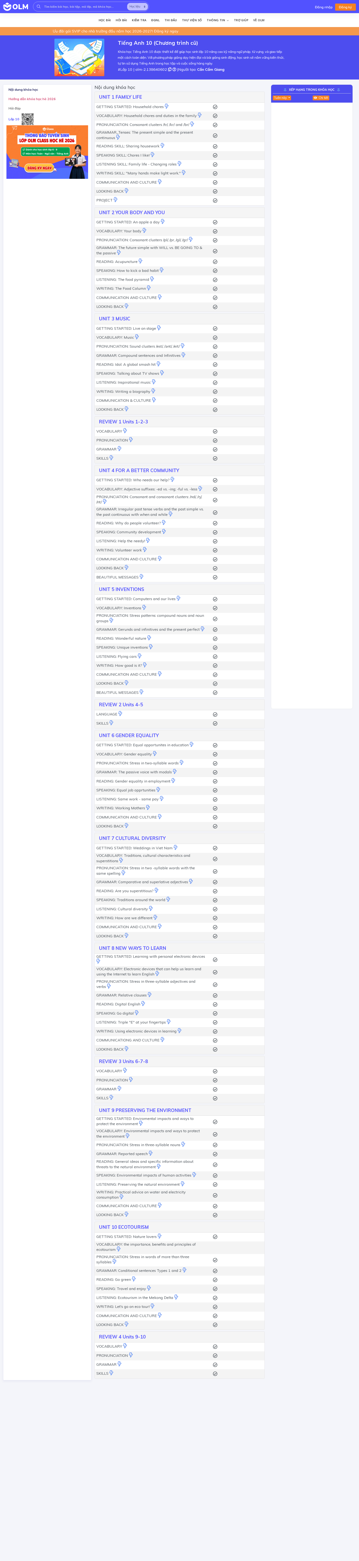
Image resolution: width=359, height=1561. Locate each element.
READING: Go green (113, 1279)
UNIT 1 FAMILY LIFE (120, 97)
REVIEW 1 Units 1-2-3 (123, 422)
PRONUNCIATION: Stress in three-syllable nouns (138, 1144)
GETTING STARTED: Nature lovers (126, 1236)
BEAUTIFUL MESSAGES (117, 577)
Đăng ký (345, 7)
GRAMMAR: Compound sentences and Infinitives (138, 355)
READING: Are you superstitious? (125, 890)
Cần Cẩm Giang (210, 69)
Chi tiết (323, 98)
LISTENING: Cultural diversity (122, 909)
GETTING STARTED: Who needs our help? (133, 480)
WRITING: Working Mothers (120, 808)
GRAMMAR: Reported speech (122, 1153)
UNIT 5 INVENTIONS (121, 589)
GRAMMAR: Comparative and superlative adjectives (142, 881)
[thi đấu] (166, 106)
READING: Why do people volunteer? (128, 523)
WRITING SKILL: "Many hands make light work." (138, 173)
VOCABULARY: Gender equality (124, 754)
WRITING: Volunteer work (119, 550)
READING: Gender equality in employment (133, 781)
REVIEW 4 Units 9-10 (122, 1337)
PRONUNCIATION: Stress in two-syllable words (137, 763)
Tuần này (281, 98)
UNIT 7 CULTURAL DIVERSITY (132, 838)
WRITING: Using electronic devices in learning (136, 1031)
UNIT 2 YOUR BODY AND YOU (132, 212)
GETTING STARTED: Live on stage (126, 328)
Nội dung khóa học (23, 89)
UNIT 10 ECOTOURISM (124, 1227)
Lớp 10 (14, 119)
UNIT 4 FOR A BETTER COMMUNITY (139, 470)
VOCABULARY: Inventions (118, 608)
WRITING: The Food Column (121, 288)
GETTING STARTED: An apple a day (128, 222)
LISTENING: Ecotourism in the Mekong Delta (134, 1297)
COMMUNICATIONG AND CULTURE (128, 1040)
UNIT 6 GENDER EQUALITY (129, 735)
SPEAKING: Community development (128, 532)
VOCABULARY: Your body (118, 231)
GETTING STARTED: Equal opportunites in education (142, 745)
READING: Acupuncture (117, 261)
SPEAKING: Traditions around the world (130, 899)
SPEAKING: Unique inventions (122, 647)
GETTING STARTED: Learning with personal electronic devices (150, 956)
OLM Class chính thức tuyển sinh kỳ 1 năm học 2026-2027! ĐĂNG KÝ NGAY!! (119, 31)
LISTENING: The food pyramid (122, 279)
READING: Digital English (118, 1004)
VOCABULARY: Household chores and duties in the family (146, 115)
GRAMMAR (106, 449)
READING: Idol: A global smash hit (126, 364)
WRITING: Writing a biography (123, 391)
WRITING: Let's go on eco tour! (123, 1306)
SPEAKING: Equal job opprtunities (125, 790)
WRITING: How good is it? (119, 665)
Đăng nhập (324, 7)
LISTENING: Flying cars (116, 656)
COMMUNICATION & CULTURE (123, 400)
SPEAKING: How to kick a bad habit (127, 270)
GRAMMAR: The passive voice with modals (134, 772)
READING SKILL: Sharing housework (128, 146)
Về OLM (258, 20)
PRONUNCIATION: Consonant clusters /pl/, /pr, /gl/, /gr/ (142, 240)
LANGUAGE (106, 714)
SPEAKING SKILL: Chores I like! (123, 155)
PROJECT (104, 200)
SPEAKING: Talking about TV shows (127, 373)
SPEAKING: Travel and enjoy (121, 1288)
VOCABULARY (109, 431)
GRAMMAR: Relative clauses (121, 995)
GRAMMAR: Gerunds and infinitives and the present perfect (148, 629)
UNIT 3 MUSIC (114, 319)
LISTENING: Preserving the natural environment (138, 1184)
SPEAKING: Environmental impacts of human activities (143, 1175)
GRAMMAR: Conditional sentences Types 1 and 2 (139, 1270)
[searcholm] (38, 6)
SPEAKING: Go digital (115, 1013)
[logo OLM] (15, 6)
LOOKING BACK (110, 191)
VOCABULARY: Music (115, 337)
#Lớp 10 (125, 69)
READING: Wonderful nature (121, 638)
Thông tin (216, 20)
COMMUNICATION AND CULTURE (126, 182)
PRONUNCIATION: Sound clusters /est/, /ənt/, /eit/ (138, 346)
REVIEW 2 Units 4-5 (121, 705)
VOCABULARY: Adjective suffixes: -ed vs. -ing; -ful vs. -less (146, 489)
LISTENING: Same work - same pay (127, 799)
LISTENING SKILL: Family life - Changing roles (136, 164)
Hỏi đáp (15, 108)
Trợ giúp (241, 20)
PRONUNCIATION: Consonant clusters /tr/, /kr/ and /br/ (142, 124)
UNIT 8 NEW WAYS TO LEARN (132, 948)
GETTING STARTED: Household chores (130, 106)
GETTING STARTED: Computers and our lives (136, 598)
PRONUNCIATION (112, 440)
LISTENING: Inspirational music (123, 382)
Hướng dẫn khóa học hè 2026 (32, 99)
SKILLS (102, 458)
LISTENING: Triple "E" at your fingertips (131, 1022)
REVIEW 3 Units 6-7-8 (123, 1061)
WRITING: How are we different (124, 917)
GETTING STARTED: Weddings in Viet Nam (134, 848)
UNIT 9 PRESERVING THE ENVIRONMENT (145, 1110)
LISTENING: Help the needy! (120, 541)
